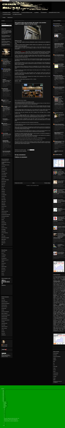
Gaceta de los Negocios (5, 303)
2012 (3, 399)
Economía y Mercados (5, 311)
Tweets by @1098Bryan (57, 20)
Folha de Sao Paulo (5, 211)
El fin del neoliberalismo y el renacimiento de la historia (6, 36)
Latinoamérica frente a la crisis (54, 12)
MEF (54, 361)
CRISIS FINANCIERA (23, 151)
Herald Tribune (4, 206)
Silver (54, 165)
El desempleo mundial (6, 12)
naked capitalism (6, 60)
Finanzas (3, 331)
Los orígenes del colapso (17, 14)
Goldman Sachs (56, 296)
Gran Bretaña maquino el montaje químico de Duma (6, 44)
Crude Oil (55, 160)
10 (4, 409)
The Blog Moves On (6, 119)
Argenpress (3, 242)
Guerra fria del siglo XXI (57, 298)
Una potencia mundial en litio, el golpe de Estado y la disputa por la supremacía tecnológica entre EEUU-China (6, 31)
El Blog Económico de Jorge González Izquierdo (59, 141)
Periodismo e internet (56, 316)
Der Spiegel (3, 229)
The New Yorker (4, 168)
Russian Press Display (5, 179)
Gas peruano (59, 295)
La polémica (36, 12)
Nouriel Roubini (60, 311)
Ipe (53, 363)
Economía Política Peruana (59, 54)
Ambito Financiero (4, 326)
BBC (62, 277)
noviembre (5, 403)
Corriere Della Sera (5, 232)
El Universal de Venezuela (6, 214)
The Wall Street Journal (5, 164)
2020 (3, 390)
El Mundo (3, 221)
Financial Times (4, 212)
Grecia (54, 297)
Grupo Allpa (55, 366)
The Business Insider (6, 68)
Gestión (3, 261)
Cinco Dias (3, 300)
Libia (56, 303)
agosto (4, 407)
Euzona (58, 294)
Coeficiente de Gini (59, 282)
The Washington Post (5, 160)
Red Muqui (55, 354)
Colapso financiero (58, 283)
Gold (54, 164)
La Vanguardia (4, 194)
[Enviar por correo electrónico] (29, 149)
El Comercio (4, 269)
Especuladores (55, 293)
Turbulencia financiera (58, 327)
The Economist (4, 176)
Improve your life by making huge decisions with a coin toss (7, 135)
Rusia (61, 322)
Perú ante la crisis (61, 316)
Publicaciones (10, 17)
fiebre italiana (59, 329)
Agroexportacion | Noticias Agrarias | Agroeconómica (59, 44)
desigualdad (59, 328)
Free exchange (5, 133)
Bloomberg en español (5, 237)
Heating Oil (55, 163)
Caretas (3, 274)
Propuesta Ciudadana (56, 356)
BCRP (54, 379)
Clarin (3, 234)
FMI (60, 294)
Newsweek (3, 189)
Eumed (54, 369)
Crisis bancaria (55, 286)
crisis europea (55, 328)
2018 (3, 393)
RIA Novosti (3, 183)
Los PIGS (59, 303)
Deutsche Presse (4, 227)
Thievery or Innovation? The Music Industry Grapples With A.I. (7, 81)
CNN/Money (4, 334)
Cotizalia (3, 298)
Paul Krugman (5, 118)
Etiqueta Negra (4, 266)
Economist (3, 333)
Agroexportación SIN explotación (58, 97)
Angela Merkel (58, 277)
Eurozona (55, 294)
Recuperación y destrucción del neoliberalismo (11, 419)
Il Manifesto (3, 204)
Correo (3, 273)
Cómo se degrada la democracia (59, 55)
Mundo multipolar (57, 308)
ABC (2, 244)
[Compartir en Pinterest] (33, 149)
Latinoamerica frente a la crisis (58, 302)
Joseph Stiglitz (57, 301)
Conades (54, 376)
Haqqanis (62, 298)
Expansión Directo (4, 301)
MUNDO (60, 305)
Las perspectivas (44, 12)
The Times (3, 166)
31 (4, 408)
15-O (54, 276)
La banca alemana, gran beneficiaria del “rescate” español (61, 253)
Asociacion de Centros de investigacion (57, 382)
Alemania (62, 276)
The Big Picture (5, 88)
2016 (3, 394)
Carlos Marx (55, 282)
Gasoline (55, 162)
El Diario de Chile (4, 316)
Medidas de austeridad (56, 306)
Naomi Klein (61, 308)
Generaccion (4, 263)
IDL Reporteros (4, 258)
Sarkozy (54, 324)
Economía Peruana (57, 33)
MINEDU (54, 359)
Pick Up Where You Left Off (7, 101)
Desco (54, 371)
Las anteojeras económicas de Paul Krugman (61, 245)
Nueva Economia (4, 306)
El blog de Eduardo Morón (59, 124)
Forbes (3, 209)
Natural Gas (55, 161)
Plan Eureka (60, 317)
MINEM (54, 358)
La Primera (3, 256)
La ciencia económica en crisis (26, 12)
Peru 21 (3, 253)
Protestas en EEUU (58, 318)
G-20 (62, 294)
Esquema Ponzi (60, 293)
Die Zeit (3, 226)
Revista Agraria (55, 353)
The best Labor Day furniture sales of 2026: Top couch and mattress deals (7, 70)
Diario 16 (3, 271)
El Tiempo (3, 217)
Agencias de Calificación (58, 276)
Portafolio (3, 321)
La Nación (3, 196)
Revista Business (4, 318)
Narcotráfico (57, 309)
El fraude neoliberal (16, 12)
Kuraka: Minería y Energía (58, 63)
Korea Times (4, 199)
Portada (4, 17)
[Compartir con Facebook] (32, 149)
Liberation (3, 191)
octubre (4, 404)
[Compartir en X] (31, 149)
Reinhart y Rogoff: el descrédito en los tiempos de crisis (61, 181)
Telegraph (3, 178)
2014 (3, 397)
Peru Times (3, 251)
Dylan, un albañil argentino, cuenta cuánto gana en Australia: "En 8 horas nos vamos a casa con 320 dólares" (7, 109)
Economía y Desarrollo (58, 75)
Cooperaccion (55, 374)
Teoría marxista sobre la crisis (57, 326)
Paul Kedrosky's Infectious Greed (5, 141)
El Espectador (4, 222)
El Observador (4, 308)
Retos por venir (56, 26)
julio (4, 425)
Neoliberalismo (61, 309)
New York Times (4, 169)
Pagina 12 (3, 186)
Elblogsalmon (5, 106)
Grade (54, 368)
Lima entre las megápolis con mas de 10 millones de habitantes (61, 209)
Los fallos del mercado (7, 14)
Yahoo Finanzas (4, 328)
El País (3, 219)
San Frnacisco (59, 323)
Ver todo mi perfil (4, 346)
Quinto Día (3, 184)
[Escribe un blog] (30, 149)
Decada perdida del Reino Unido (58, 289)
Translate (3, 20)
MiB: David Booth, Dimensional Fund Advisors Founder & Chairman (7, 90)
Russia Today (4, 181)
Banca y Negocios (4, 313)
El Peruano (3, 268)
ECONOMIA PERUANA (58, 154)
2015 (3, 395)
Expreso (3, 264)
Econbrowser (5, 123)
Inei (54, 364)
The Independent (4, 173)
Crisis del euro (55, 287)
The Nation (3, 171)
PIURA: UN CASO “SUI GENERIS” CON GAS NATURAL (61, 65)
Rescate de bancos (56, 320)
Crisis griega (59, 287)
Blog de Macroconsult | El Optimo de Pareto (58, 133)
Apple (61, 277)
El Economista (4, 224)
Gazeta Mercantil (4, 323)
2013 (3, 398)
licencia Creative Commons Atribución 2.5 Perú (6, 356)
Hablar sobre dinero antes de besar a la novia (61, 115)
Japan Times (4, 201)
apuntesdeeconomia (58, 25)
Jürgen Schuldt (61, 301)
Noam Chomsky (58, 310)
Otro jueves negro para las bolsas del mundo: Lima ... (12, 418)
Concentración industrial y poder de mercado (6, 42)
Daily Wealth (4, 231)
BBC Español (4, 239)
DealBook (4, 79)
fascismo (54, 329)
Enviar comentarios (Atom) (35, 185)
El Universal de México (5, 216)
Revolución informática (57, 321)
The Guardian (4, 174)
